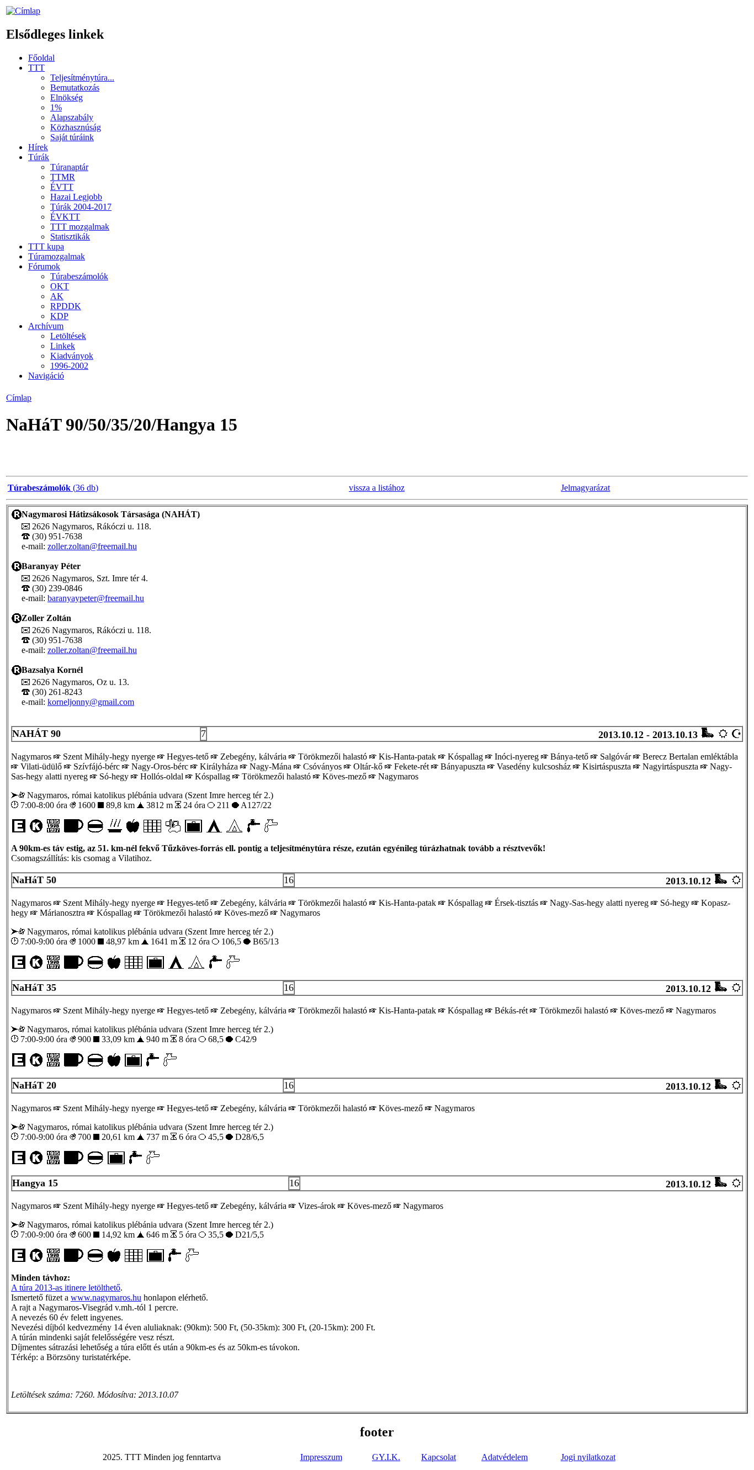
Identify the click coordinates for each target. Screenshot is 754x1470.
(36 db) (53, 487)
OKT (59, 286)
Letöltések (68, 336)
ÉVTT (61, 187)
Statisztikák (70, 236)
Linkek (62, 346)
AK (56, 296)
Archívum (45, 326)
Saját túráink (72, 137)
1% (56, 107)
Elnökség (66, 97)
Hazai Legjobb (76, 196)
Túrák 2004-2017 (80, 206)
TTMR (62, 177)
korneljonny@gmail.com (90, 702)
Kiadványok (71, 355)
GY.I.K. (386, 1457)
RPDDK (65, 306)
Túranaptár (69, 167)
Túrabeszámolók (79, 276)
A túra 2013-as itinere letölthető (65, 1287)
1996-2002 (69, 365)
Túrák (38, 157)
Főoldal (41, 57)
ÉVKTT (65, 216)
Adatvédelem (504, 1457)
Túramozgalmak (56, 256)
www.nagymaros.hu (106, 1297)
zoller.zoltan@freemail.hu (92, 546)
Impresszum (321, 1457)
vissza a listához (377, 487)
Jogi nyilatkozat (588, 1457)
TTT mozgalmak (79, 226)
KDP (59, 316)
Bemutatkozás (74, 87)
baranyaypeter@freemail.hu (95, 598)
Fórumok (44, 266)
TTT (36, 67)
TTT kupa (46, 246)
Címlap (18, 397)
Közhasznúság (75, 127)
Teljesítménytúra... (82, 77)
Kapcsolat (438, 1457)
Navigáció (46, 375)
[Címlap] (23, 10)
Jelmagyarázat (585, 487)
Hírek (38, 147)
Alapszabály (71, 117)
